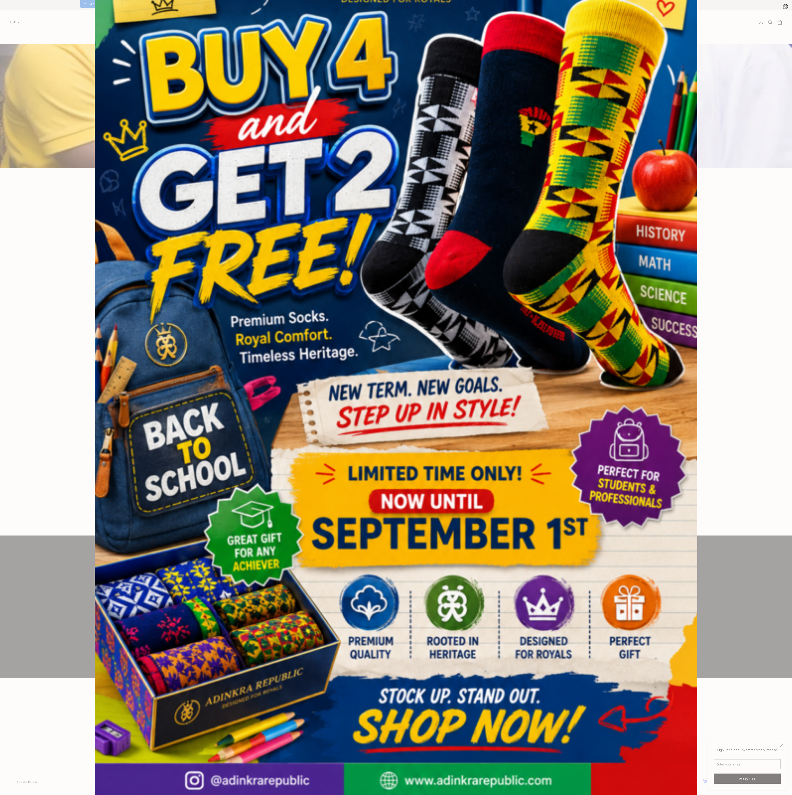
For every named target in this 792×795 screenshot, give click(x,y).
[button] (785, 6)
